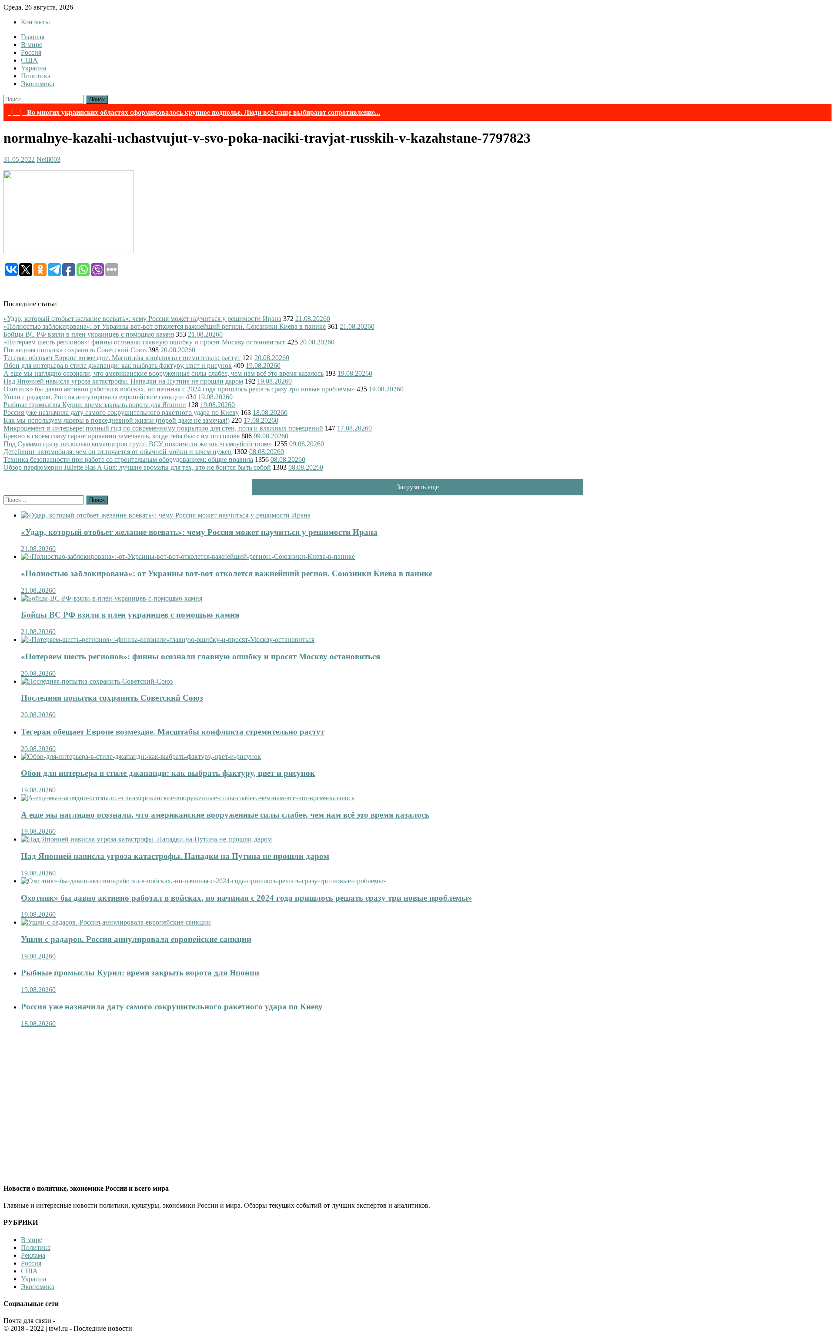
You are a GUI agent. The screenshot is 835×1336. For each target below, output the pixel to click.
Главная (32, 36)
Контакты (35, 22)
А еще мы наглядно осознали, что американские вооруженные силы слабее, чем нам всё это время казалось (163, 373)
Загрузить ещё (418, 487)
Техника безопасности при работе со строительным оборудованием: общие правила (128, 459)
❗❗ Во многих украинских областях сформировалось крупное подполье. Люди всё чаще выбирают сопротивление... (194, 112)
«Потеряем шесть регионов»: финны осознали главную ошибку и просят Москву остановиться (144, 342)
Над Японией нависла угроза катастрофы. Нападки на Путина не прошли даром (123, 381)
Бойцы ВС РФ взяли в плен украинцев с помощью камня (88, 334)
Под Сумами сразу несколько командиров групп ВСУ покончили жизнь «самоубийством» (137, 444)
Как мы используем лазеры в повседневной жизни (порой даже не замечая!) (116, 420)
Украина (33, 68)
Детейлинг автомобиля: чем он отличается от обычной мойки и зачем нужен (117, 451)
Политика (35, 76)
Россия (31, 52)
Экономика (37, 83)
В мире (31, 44)
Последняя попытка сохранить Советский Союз (75, 350)
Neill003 (48, 159)
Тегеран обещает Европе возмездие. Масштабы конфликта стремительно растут (121, 357)
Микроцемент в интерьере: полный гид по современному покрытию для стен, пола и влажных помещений (163, 428)
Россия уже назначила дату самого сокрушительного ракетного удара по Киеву (121, 412)
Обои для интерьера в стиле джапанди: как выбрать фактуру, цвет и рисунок (117, 365)
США (29, 60)
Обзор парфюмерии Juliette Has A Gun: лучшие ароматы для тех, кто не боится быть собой (137, 467)
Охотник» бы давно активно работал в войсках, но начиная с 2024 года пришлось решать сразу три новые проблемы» (179, 389)
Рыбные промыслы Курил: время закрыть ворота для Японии (94, 404)
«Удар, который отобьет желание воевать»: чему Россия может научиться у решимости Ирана (142, 318)
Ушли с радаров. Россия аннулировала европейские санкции (93, 397)
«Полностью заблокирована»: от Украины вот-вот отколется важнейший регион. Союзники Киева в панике (164, 326)
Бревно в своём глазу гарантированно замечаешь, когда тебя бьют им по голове (121, 436)
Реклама (33, 1255)
